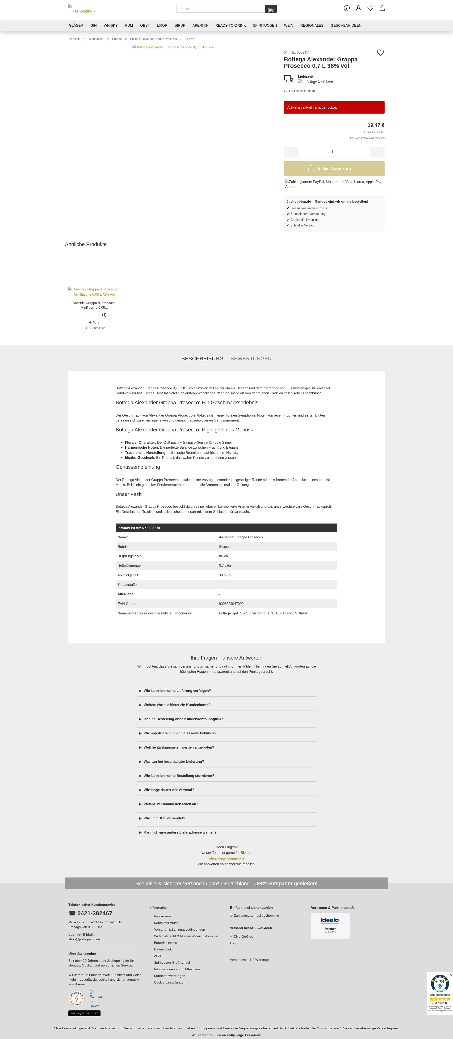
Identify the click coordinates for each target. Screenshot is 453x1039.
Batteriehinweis (165, 943)
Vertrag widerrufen (84, 1013)
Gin (93, 25)
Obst (145, 25)
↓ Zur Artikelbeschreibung (300, 91)
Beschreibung (202, 359)
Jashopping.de (118, 960)
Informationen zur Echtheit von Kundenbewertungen (177, 972)
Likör (162, 25)
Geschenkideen (346, 25)
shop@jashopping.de (84, 939)
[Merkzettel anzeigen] (370, 8)
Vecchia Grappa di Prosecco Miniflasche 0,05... (94, 305)
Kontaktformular (166, 923)
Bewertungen (251, 359)
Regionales (311, 25)
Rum (129, 25)
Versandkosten (135, 1028)
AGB (157, 956)
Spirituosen (265, 25)
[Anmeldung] (359, 8)
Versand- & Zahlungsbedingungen (179, 929)
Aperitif (200, 25)
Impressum (162, 916)
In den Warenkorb (334, 168)
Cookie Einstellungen (169, 982)
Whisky (111, 25)
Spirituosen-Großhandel (172, 962)
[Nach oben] (440, 1032)
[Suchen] (271, 9)
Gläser (76, 25)
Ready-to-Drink (230, 25)
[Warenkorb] (382, 8)
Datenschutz (163, 949)
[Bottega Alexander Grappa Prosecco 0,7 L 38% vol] (173, 85)
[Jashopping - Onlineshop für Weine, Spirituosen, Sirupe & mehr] (89, 10)
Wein (288, 25)
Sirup (180, 25)
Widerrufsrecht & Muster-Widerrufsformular (186, 936)
